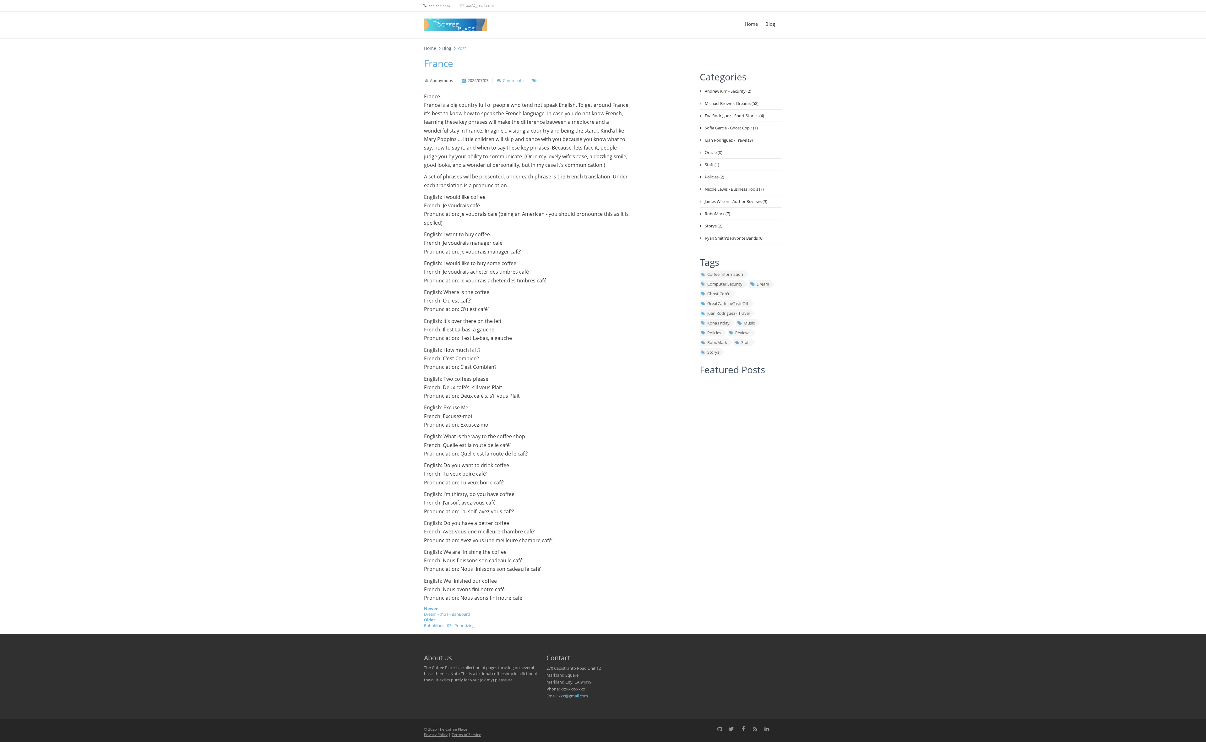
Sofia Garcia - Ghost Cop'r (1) (731, 128)
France (438, 63)
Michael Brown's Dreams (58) (731, 103)
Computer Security (724, 284)
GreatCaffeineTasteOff (727, 303)
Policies (714, 333)
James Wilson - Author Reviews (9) (736, 201)
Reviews (742, 333)
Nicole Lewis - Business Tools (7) (734, 189)
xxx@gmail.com (573, 696)
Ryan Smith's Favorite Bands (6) (734, 238)
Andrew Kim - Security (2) (728, 91)
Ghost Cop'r (718, 294)
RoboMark (717, 342)
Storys (713, 352)
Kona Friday (718, 323)
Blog (770, 24)
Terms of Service (466, 734)
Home (751, 24)
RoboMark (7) (717, 213)
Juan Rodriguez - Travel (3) (729, 140)
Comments (513, 80)
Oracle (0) (713, 152)
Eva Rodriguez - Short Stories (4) (734, 115)
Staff (745, 342)
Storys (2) (713, 226)
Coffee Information (725, 274)
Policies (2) (714, 177)
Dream (763, 284)
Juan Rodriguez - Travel (728, 313)
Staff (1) (712, 164)
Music (749, 323)
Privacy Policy (436, 734)
